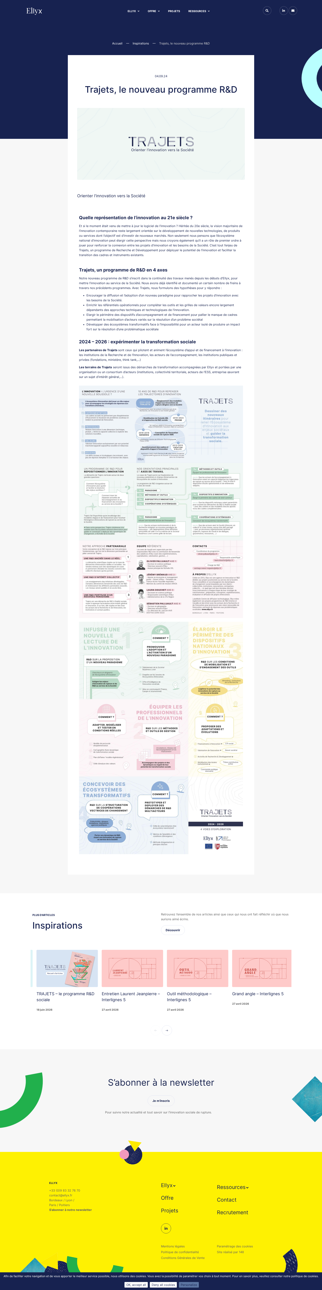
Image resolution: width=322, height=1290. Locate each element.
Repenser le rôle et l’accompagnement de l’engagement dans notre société (279, 1002)
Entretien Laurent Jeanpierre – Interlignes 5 (89, 996)
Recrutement (232, 1212)
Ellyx (132, 11)
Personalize (189, 1285)
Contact (226, 1200)
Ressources (197, 11)
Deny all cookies (163, 1285)
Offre (152, 11)
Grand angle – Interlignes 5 (216, 993)
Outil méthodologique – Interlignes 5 (147, 996)
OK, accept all (136, 1285)
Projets (174, 11)
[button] (168, 1185)
